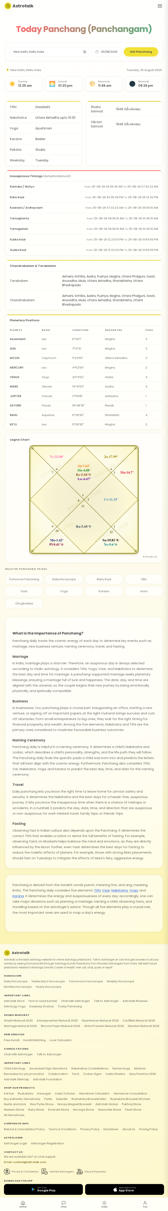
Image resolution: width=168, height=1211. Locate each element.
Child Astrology (14, 1068)
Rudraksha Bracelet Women (130, 1099)
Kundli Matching (34, 1040)
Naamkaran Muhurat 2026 (100, 1020)
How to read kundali (43, 1001)
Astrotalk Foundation (47, 1079)
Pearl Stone (133, 1110)
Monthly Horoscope (18, 987)
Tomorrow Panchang (24, 579)
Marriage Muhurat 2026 (20, 1026)
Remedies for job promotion (24, 1074)
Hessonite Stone (109, 1110)
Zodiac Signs (92, 1074)
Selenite (62, 1099)
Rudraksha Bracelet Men (89, 1099)
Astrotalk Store (14, 1001)
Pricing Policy (148, 1129)
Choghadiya (24, 603)
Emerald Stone (58, 1110)
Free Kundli (11, 1040)
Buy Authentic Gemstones (22, 1099)
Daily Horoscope (64, 579)
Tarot (75, 1074)
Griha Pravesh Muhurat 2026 (104, 1026)
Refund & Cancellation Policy (24, 1129)
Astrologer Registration (47, 1143)
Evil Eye (9, 1093)
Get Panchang (141, 52)
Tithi (144, 579)
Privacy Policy (90, 1129)
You (145, 1206)
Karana (104, 591)
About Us (128, 1129)
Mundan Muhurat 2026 (143, 1026)
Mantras (140, 1068)
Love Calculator (61, 1040)
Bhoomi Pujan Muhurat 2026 (60, 1026)
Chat (64, 1206)
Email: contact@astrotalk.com (25, 1162)
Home (22, 1206)
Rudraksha (25, 1093)
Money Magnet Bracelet (74, 1104)
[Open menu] (160, 6)
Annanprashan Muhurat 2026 (57, 1020)
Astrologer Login (15, 1143)
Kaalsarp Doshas (42, 1006)
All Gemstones (14, 1115)
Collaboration (58, 1074)
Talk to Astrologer (106, 1001)
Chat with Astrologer (75, 1001)
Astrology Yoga (15, 1006)
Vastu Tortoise (65, 1093)
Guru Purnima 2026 (142, 1074)
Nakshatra (119, 890)
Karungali (44, 1093)
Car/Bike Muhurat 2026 (139, 1020)
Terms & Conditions (62, 1129)
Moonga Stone (83, 1110)
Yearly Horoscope (48, 987)
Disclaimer (111, 1129)
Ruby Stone (36, 1110)
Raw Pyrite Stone (42, 1104)
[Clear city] (84, 52)
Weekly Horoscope (120, 981)
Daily (104, 1206)
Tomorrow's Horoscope (86, 981)
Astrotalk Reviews (135, 1001)
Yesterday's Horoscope (48, 981)
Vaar (24, 591)
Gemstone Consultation (130, 1093)
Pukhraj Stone (131, 1104)
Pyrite (48, 1099)
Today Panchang (70, 1006)
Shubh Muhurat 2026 (18, 1020)
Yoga (64, 591)
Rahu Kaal (104, 579)
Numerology (121, 1068)
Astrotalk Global (106, 1104)
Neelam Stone (14, 1110)
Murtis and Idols (15, 1104)
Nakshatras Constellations (89, 1068)
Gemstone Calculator (94, 1093)
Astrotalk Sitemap (16, 1079)
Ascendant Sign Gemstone (48, 1068)
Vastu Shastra (115, 1074)
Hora (143, 591)
